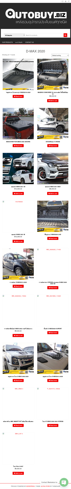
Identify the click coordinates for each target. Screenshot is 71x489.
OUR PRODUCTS (7, 42)
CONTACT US (29, 42)
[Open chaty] (64, 482)
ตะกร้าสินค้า (19, 42)
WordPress (30, 486)
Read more (19, 96)
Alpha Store (45, 486)
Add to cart (53, 101)
